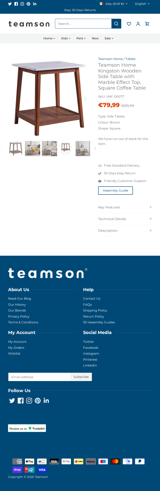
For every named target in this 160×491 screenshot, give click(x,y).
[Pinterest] (130, 471)
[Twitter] (111, 471)
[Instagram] (124, 471)
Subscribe (134, 458)
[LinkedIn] (136, 471)
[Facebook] (118, 471)
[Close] (149, 423)
